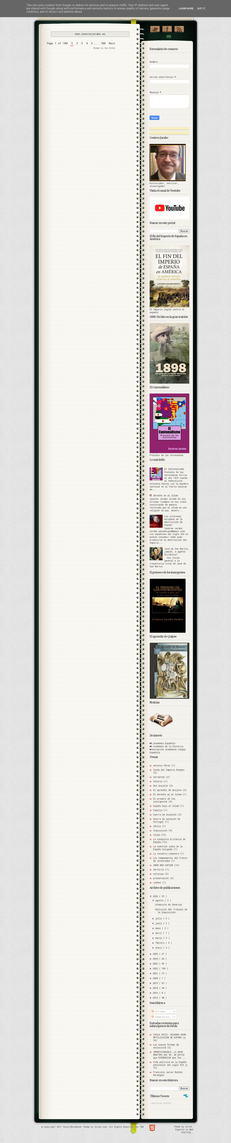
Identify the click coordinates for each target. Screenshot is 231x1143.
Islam (156, 834)
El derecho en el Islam (164, 495)
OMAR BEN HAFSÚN (163, 865)
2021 (156, 973)
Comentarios (162, 1016)
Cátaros (157, 781)
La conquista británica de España (169, 840)
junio (159, 923)
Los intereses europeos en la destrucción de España (173, 520)
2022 (156, 968)
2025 (156, 953)
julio (159, 918)
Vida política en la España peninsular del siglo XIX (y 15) (170, 1064)
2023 (156, 963)
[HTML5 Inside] (152, 1127)
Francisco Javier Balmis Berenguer (168, 1073)
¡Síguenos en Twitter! (155, 28)
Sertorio (158, 869)
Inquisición (160, 830)
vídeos (157, 882)
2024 (156, 958)
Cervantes (159, 776)
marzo (159, 937)
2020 (156, 978)
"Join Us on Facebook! (167, 28)
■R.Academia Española (162, 743)
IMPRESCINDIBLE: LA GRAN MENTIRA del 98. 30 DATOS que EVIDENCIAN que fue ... (169, 1054)
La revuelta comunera (166, 853)
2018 (156, 987)
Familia (157, 810)
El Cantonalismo (174, 468)
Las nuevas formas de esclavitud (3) (166, 1046)
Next (112, 43)
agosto (160, 900)
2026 (156, 896)
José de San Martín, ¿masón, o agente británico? (176, 551)
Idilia (157, 826)
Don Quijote (160, 785)
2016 (156, 992)
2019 (156, 983)
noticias (158, 873)
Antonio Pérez (161, 765)
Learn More (186, 8)
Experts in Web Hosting (184, 1131)
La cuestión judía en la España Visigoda (168, 848)
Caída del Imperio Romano (168, 769)
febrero (160, 942)
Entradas (159, 1011)
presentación (161, 878)
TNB (142, 1126)
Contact (168, 36)
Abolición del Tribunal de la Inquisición (171, 911)
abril (159, 933)
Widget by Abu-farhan (104, 48)
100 (103, 43)
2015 (156, 997)
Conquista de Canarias (168, 904)
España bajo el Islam (166, 805)
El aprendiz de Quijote (167, 789)
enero (159, 947)
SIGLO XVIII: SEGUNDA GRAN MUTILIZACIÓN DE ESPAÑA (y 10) (169, 1037)
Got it (201, 8)
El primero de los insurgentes (164, 800)
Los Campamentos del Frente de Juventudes (170, 859)
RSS (179, 28)
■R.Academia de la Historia (166, 746)
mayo (158, 928)
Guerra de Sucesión (164, 814)
